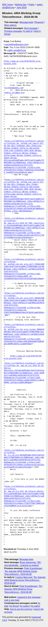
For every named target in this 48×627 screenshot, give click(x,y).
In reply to (28, 31)
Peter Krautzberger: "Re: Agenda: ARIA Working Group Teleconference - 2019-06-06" (23, 571)
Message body (26, 22)
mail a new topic (12, 600)
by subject (25, 606)
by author (35, 606)
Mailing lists (20, 4)
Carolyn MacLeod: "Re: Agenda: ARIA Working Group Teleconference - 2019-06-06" (25, 580)
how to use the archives (21, 609)
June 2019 (22, 7)
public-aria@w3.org (16, 50)
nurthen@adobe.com (14, 88)
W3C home (7, 4)
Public (32, 4)
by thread (14, 606)
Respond (39, 22)
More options (10, 25)
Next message (31, 28)
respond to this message (28, 597)
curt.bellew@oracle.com (16, 44)
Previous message (13, 31)
